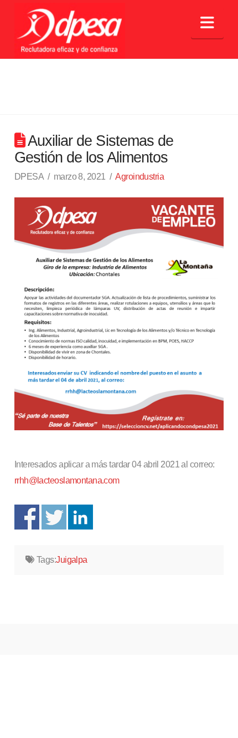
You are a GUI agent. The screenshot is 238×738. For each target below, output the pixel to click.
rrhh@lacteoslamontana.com (67, 480)
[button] (207, 23)
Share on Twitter (54, 517)
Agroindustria (139, 176)
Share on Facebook (26, 517)
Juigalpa (71, 559)
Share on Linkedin (80, 517)
